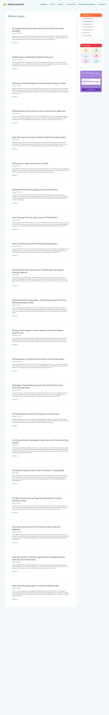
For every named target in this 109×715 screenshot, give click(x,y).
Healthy (86, 60)
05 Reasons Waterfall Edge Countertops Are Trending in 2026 (39, 83)
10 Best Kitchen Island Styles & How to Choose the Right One (38, 111)
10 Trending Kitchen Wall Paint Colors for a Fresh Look (35, 414)
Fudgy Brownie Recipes (87, 24)
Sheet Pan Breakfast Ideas (88, 26)
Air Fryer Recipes (86, 32)
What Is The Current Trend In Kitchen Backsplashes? (34, 244)
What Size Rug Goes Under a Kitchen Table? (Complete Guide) (39, 137)
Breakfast (96, 50)
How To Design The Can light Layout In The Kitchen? (35, 217)
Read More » (15, 43)
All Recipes (43, 4)
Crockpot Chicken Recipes (88, 29)
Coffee (96, 60)
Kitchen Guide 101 (16, 4)
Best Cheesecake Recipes (88, 21)
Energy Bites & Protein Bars (88, 18)
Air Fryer (52, 4)
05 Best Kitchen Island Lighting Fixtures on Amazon (35, 190)
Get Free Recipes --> (91, 89)
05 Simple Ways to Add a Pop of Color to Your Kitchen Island (38, 359)
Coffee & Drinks (71, 4)
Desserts (60, 4)
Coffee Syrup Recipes (87, 35)
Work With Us (102, 4)
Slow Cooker (96, 55)
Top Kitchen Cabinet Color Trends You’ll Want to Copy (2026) (38, 470)
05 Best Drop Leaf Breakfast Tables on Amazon (32, 57)
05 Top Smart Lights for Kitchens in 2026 (30, 163)
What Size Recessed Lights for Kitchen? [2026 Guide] (35, 586)
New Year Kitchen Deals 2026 (87, 4)
